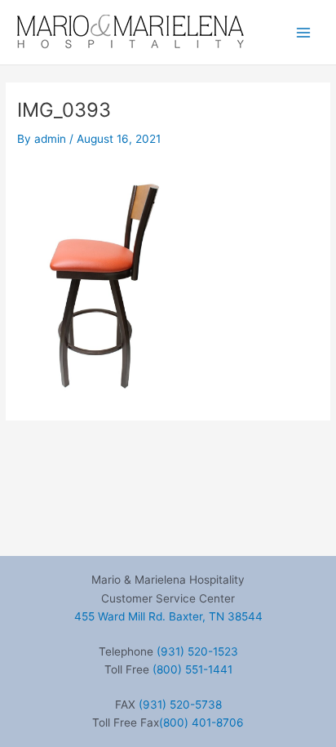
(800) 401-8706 (201, 722)
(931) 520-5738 (180, 704)
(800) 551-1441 (192, 669)
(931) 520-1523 (197, 651)
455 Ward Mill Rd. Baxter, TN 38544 (168, 616)
